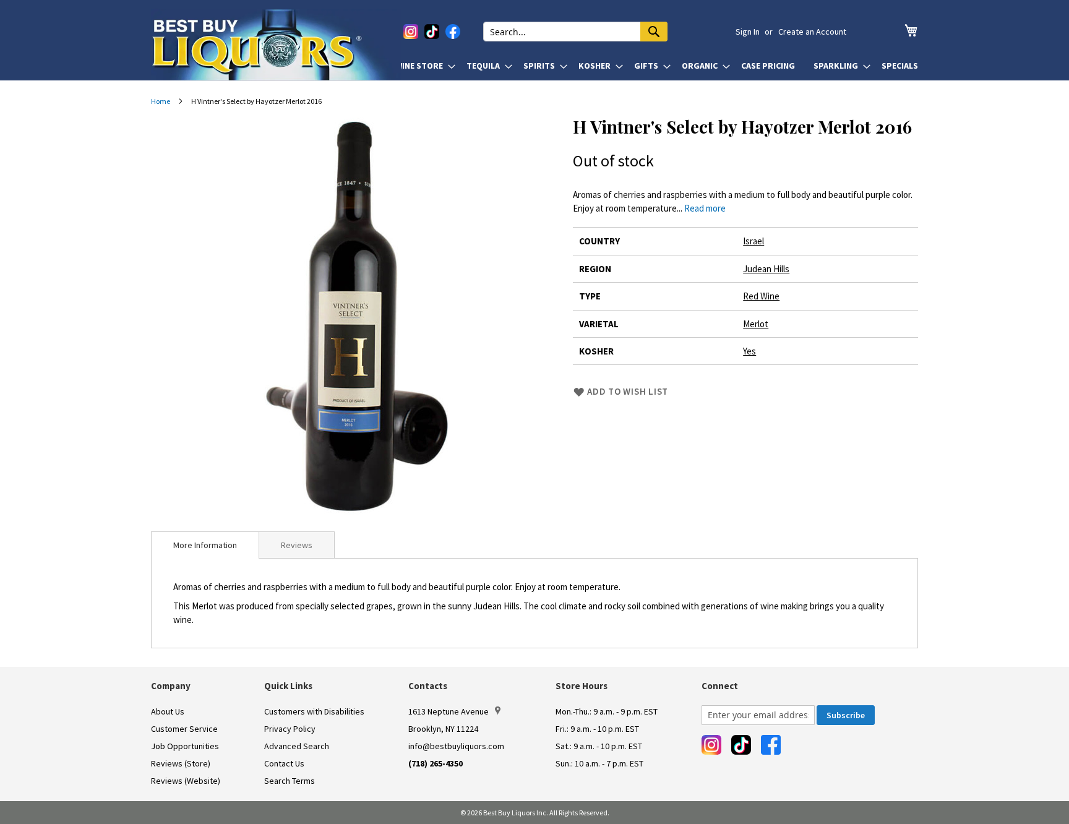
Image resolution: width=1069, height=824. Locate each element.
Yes (749, 351)
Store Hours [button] (581, 686)
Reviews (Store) (180, 763)
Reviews (296, 545)
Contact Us (284, 763)
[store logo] (276, 44)
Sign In (748, 31)
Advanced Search (296, 746)
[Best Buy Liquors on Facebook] (452, 31)
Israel (753, 241)
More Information (205, 545)
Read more (705, 208)
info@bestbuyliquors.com (456, 746)
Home (160, 101)
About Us (167, 711)
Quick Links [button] (288, 686)
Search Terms (289, 780)
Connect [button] (720, 686)
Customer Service (184, 728)
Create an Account (812, 31)
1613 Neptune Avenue (448, 711)
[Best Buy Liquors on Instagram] (410, 31)
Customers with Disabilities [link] (314, 711)
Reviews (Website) (185, 780)
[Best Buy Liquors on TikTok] (431, 31)
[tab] (205, 545)
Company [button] (171, 686)
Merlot (755, 324)
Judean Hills (766, 269)
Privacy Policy (290, 728)
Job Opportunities (185, 746)
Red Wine (761, 296)
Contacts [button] (427, 686)
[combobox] (575, 31)
